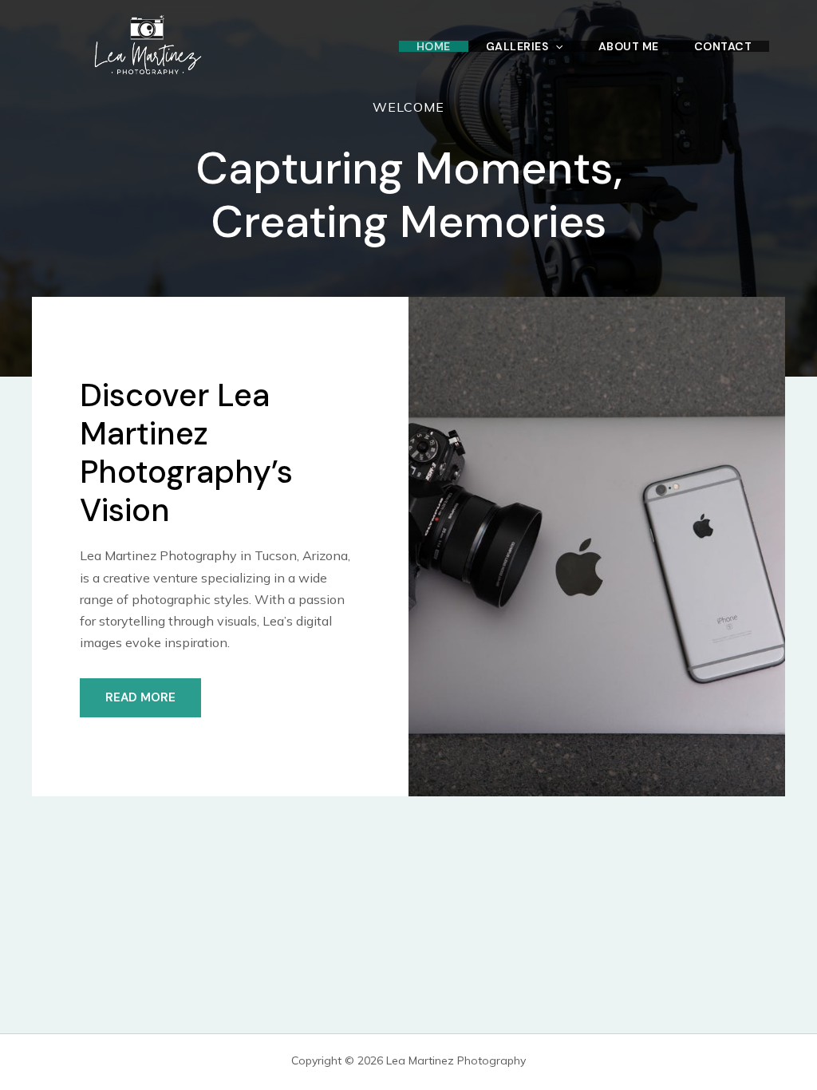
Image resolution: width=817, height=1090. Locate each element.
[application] (555, 46)
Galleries (517, 46)
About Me (628, 46)
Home (433, 46)
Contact (723, 46)
